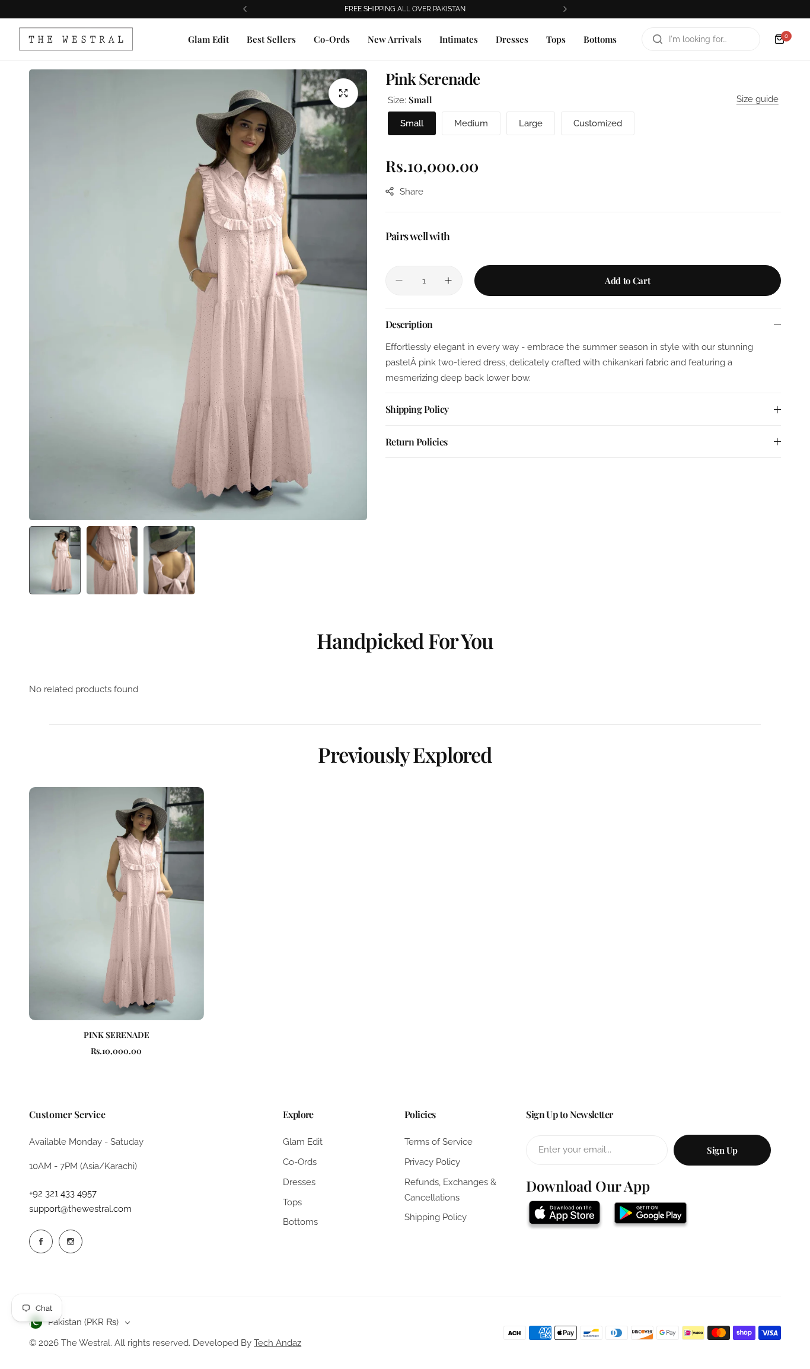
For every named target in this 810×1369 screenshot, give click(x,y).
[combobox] (701, 39)
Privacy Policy (432, 1162)
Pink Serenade (116, 1034)
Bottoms (300, 1222)
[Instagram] (70, 1241)
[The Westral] (76, 39)
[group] (198, 294)
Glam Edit (303, 1141)
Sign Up (722, 1150)
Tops (292, 1202)
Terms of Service (438, 1141)
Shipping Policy (435, 1217)
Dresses (299, 1182)
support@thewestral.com (80, 1209)
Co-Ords (300, 1162)
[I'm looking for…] (658, 39)
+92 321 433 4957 (63, 1193)
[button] (245, 9)
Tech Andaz (277, 1343)
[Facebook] (41, 1241)
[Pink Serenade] (116, 903)
